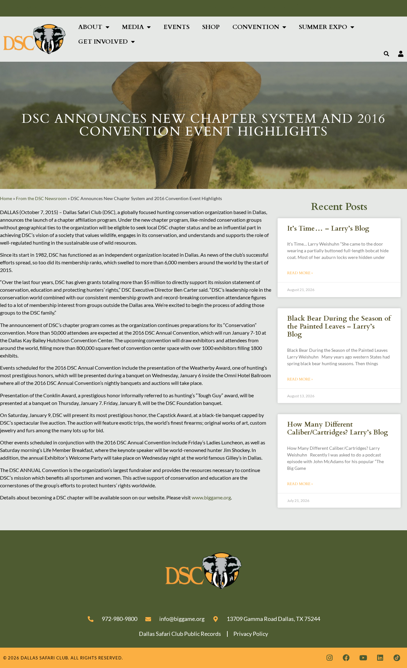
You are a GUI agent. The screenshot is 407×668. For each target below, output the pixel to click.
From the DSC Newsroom (41, 198)
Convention (255, 27)
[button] (386, 54)
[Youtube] (363, 658)
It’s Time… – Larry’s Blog (328, 228)
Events (176, 27)
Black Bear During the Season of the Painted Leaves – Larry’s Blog (338, 326)
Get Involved (103, 42)
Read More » (300, 272)
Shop (211, 27)
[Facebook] (346, 658)
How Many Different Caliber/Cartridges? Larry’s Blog (337, 428)
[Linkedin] (380, 658)
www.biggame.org (211, 497)
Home (6, 198)
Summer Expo (323, 27)
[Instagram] (329, 658)
